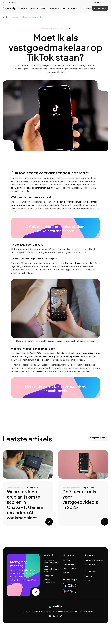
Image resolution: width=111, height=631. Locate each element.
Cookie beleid (87, 611)
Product (66, 560)
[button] (22, 8)
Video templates (70, 568)
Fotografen (48, 575)
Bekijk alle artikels (98, 437)
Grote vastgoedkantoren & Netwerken (51, 569)
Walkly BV (37, 611)
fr (104, 2)
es (106, 2)
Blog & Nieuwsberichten (94, 560)
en (101, 2)
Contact (88, 580)
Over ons (88, 576)
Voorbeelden (68, 564)
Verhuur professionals (49, 581)
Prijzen (66, 572)
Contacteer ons (11, 2)
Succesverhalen (91, 564)
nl (98, 2)
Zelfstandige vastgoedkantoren (51, 561)
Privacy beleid (72, 611)
